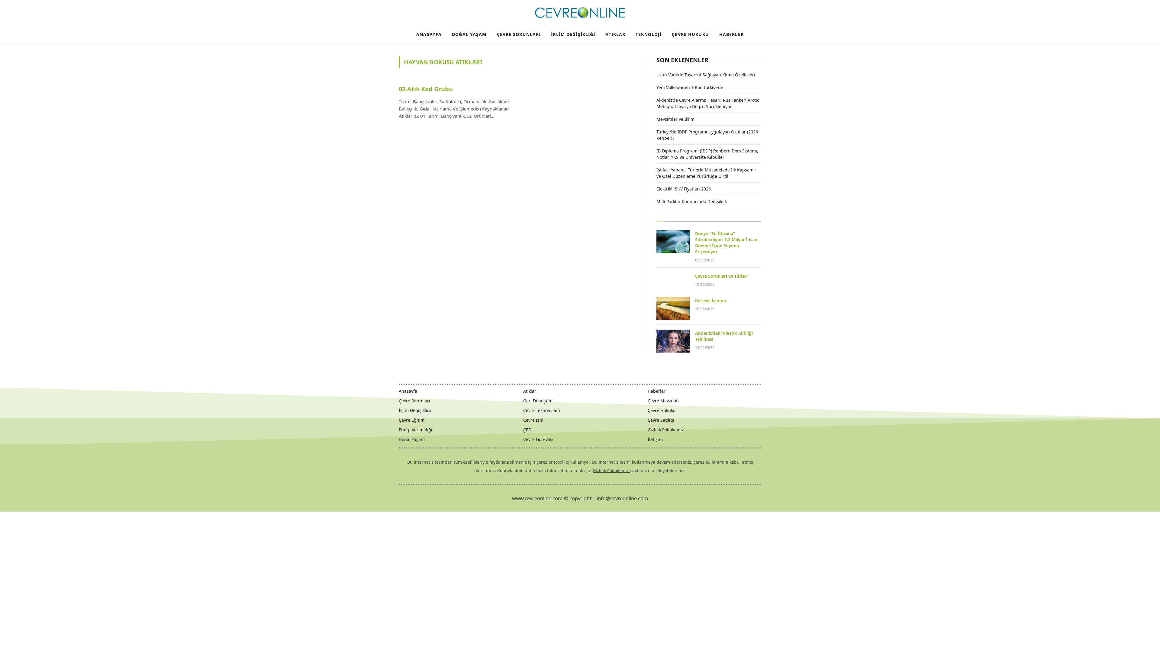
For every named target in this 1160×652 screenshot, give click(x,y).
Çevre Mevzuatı (663, 401)
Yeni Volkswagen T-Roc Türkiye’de (689, 87)
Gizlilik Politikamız (666, 430)
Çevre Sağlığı (661, 420)
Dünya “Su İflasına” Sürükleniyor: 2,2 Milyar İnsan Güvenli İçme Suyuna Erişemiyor (726, 242)
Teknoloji (649, 34)
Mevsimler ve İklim (675, 119)
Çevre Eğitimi (412, 420)
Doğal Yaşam (469, 34)
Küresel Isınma (710, 300)
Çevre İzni (533, 420)
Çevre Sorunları (519, 34)
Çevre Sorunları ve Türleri (721, 276)
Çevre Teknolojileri (541, 410)
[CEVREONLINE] (580, 13)
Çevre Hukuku (690, 34)
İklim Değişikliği (573, 34)
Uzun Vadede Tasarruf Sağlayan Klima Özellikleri (705, 75)
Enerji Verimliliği (415, 430)
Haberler (731, 34)
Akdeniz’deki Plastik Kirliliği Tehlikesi (724, 336)
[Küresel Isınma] (673, 308)
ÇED (527, 430)
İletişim (655, 439)
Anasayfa (429, 34)
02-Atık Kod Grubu (426, 89)
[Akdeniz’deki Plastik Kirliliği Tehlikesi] (673, 341)
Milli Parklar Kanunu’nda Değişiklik (691, 201)
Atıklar (615, 34)
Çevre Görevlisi (538, 439)
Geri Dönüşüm (538, 401)
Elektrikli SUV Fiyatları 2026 (683, 189)
